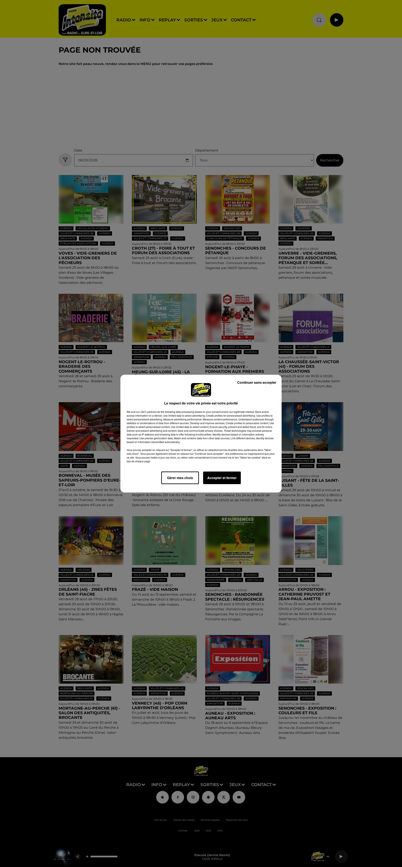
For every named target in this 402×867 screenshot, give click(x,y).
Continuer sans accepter (256, 382)
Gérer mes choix (180, 477)
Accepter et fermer (222, 477)
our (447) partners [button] (146, 411)
